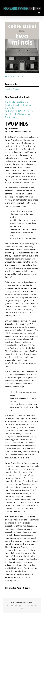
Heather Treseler (12, 89)
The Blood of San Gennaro (16, 102)
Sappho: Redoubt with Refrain (18, 105)
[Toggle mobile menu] (39, 12)
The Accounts (11, 117)
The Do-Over (11, 108)
